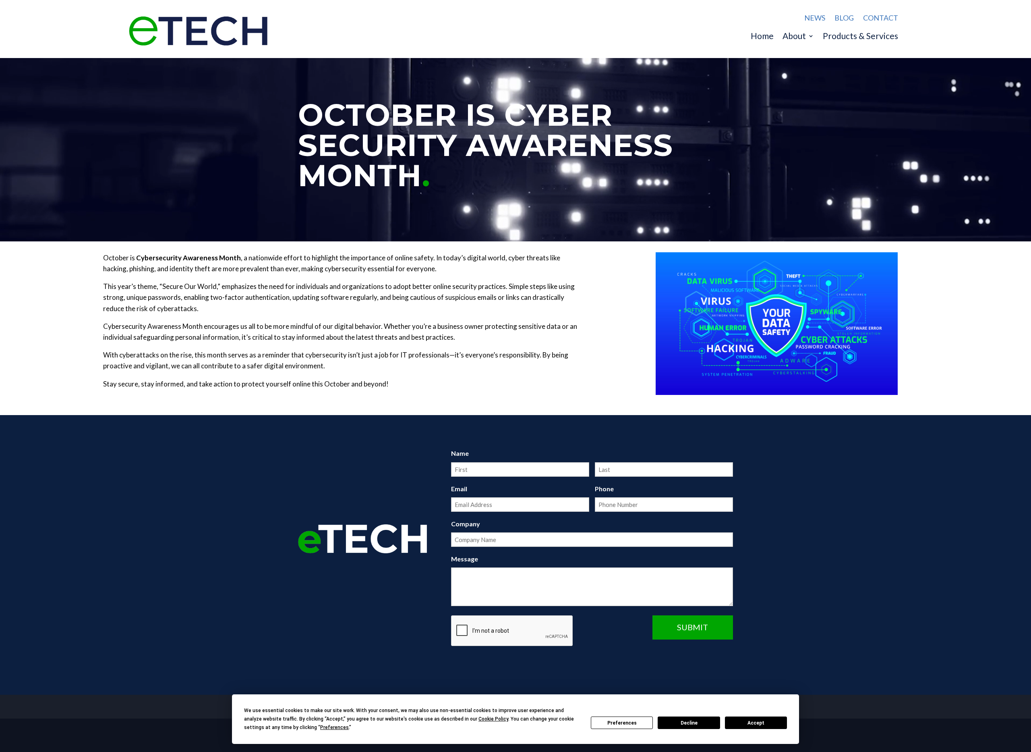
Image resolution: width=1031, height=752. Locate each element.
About (794, 37)
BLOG (844, 17)
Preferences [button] (334, 727)
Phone (604, 488)
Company (465, 524)
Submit (692, 627)
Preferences (622, 723)
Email (459, 488)
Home (762, 37)
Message (464, 559)
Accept (755, 723)
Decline (689, 723)
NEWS (814, 17)
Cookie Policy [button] (493, 719)
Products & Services (860, 37)
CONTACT (880, 17)
